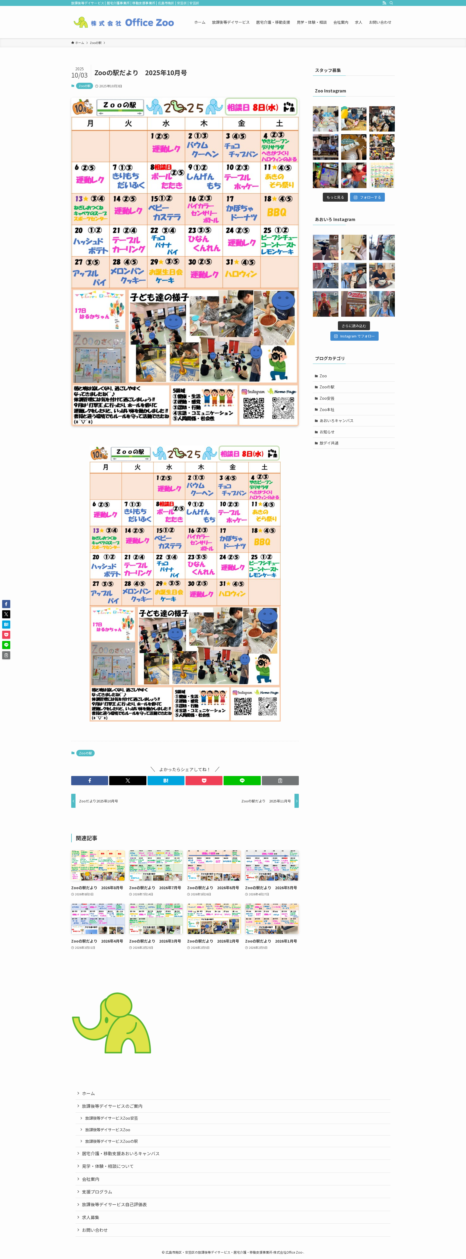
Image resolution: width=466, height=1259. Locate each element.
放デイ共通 (329, 443)
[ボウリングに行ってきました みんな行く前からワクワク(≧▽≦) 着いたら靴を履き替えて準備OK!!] (382, 147)
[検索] (391, 3)
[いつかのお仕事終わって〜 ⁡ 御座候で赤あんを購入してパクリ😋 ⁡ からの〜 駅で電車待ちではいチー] (325, 304)
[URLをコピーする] (280, 780)
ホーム (88, 1093)
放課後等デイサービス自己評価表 (114, 1204)
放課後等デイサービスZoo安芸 (111, 1118)
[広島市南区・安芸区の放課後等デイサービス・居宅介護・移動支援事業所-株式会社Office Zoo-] (124, 22)
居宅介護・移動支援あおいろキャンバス (121, 1153)
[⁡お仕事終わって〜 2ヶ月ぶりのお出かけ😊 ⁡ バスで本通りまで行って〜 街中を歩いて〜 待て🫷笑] (382, 247)
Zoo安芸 (327, 398)
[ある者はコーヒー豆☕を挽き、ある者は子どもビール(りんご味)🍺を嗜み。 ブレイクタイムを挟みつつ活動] (354, 119)
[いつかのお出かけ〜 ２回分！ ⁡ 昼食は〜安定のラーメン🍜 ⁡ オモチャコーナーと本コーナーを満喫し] (382, 275)
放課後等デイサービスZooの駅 (111, 1141)
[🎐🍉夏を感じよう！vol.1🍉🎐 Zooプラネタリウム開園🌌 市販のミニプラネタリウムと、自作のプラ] (325, 175)
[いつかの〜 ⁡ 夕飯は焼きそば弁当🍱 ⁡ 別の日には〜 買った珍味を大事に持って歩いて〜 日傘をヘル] (354, 247)
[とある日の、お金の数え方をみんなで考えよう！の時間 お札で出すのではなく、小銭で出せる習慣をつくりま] (354, 147)
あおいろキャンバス (337, 420)
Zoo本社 (327, 409)
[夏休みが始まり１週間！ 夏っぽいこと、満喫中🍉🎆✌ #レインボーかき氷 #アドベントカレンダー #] (354, 175)
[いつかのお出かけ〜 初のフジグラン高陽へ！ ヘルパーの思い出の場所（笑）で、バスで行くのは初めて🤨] (325, 247)
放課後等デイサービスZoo (107, 1129)
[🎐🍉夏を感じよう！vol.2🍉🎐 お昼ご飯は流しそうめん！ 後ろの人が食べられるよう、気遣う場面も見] (382, 119)
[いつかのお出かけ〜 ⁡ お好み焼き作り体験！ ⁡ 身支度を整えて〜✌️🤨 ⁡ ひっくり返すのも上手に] (354, 304)
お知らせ (327, 431)
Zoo (323, 375)
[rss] (384, 3)
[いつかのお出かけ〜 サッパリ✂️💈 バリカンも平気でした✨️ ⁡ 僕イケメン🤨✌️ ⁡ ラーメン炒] (382, 304)
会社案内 (90, 1179)
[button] (89, 780)
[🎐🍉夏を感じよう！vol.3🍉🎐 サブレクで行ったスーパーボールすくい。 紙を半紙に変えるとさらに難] (325, 119)
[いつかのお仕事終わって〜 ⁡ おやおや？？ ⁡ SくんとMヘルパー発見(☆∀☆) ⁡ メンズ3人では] (354, 275)
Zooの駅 (84, 86)
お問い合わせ (95, 1230)
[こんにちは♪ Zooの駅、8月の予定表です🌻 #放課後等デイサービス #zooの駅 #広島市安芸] (382, 175)
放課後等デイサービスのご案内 (112, 1106)
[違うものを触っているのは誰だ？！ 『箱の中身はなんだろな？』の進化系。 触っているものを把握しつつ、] (325, 147)
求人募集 (90, 1217)
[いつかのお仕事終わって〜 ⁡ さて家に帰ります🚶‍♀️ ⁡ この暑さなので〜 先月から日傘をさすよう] (325, 275)
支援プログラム (97, 1191)
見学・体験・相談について (108, 1166)
